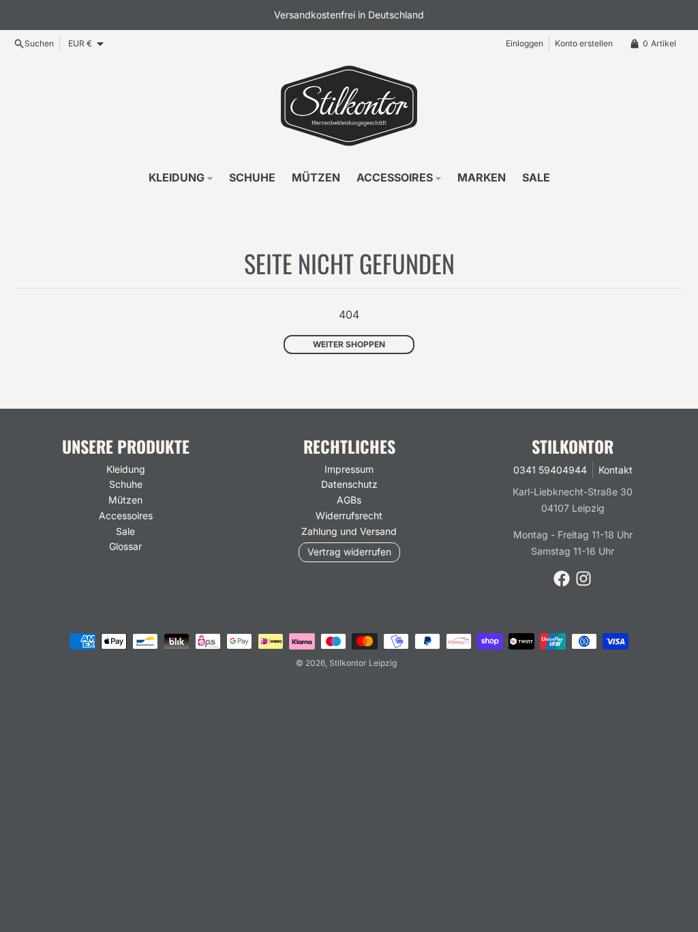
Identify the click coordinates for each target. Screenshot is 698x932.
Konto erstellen (584, 43)
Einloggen (524, 43)
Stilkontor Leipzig (363, 663)
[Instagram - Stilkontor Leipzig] (583, 578)
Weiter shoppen (349, 344)
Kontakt (615, 470)
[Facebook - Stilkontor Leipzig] (561, 578)
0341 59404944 (550, 470)
